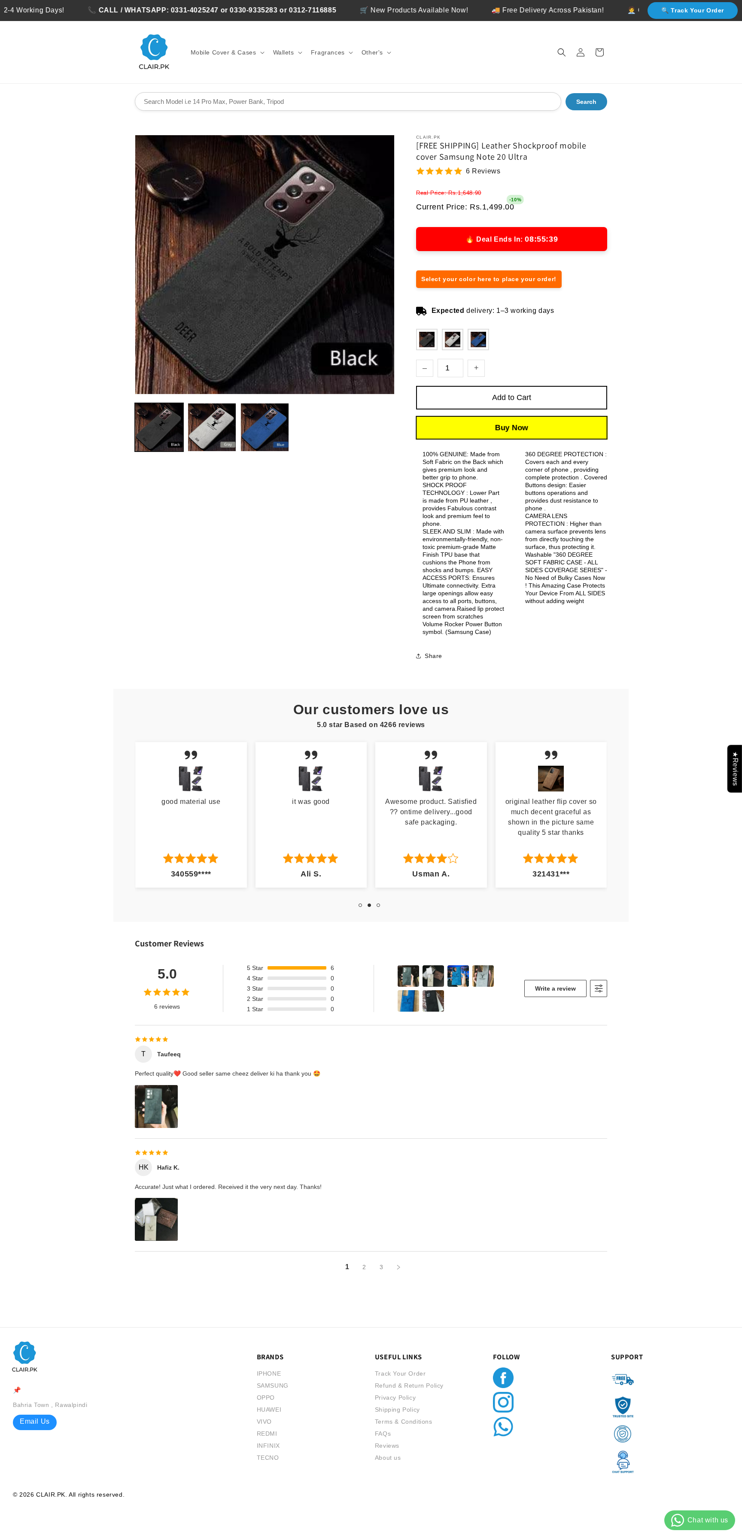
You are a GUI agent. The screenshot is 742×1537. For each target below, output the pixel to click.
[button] (227, 52)
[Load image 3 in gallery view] (264, 427)
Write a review (555, 988)
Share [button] (433, 655)
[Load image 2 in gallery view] (212, 427)
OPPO (266, 1397)
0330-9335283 (207, 10)
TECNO (268, 1457)
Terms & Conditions (403, 1421)
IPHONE (269, 1373)
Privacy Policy (395, 1397)
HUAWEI (269, 1409)
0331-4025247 (148, 10)
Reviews (387, 1445)
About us (388, 1457)
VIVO (264, 1421)
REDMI (267, 1433)
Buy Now (512, 427)
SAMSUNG (273, 1385)
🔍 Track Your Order (692, 10)
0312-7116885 (266, 10)
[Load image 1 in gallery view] (159, 427)
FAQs (383, 1433)
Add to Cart (511, 397)
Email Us (35, 1421)
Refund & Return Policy (409, 1385)
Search (586, 101)
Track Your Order (400, 1373)
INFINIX (268, 1445)
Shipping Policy (397, 1409)
